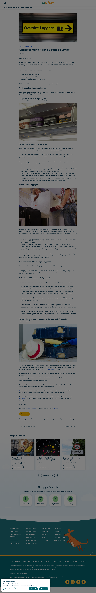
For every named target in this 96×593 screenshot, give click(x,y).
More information (40, 585)
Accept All (43, 588)
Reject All (33, 588)
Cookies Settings (9, 588)
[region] (25, 585)
